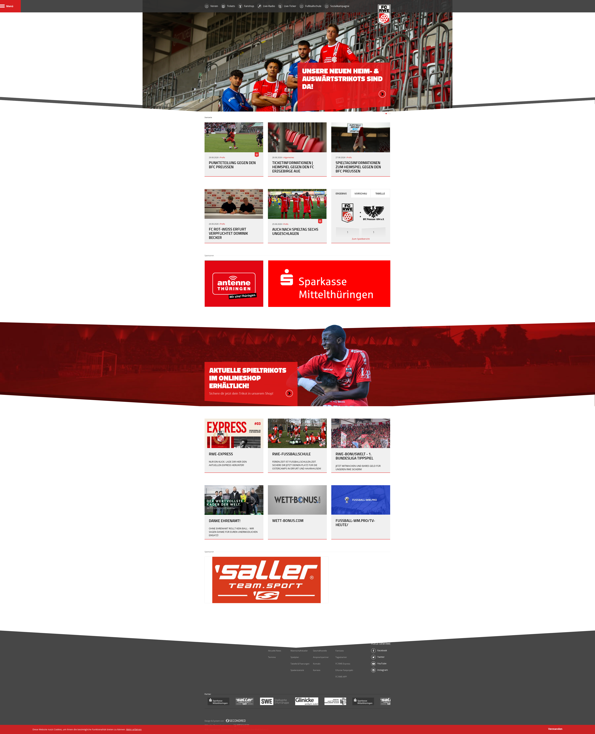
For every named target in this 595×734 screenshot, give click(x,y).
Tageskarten (341, 657)
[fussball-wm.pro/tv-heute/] (360, 500)
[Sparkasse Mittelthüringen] (335, 701)
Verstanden (555, 729)
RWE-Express (221, 454)
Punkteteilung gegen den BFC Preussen (232, 164)
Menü (9, 6)
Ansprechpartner (321, 657)
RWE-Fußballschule (291, 454)
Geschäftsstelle (320, 650)
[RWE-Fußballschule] (297, 433)
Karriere (316, 670)
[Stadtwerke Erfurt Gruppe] (246, 701)
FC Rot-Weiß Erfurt (384, 15)
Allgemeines (288, 157)
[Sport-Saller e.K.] (217, 701)
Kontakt (316, 663)
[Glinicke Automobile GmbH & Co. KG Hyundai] (278, 701)
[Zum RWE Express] (234, 433)
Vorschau (361, 193)
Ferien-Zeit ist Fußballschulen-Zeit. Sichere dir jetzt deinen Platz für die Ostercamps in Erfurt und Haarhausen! (296, 465)
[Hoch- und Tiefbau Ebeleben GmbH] (307, 701)
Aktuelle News (274, 650)
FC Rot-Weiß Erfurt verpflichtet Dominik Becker (228, 233)
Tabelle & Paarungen (300, 663)
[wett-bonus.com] (297, 500)
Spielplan (295, 657)
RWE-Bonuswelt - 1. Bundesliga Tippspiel (354, 456)
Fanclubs (339, 650)
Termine (272, 657)
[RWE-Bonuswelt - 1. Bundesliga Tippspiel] (360, 433)
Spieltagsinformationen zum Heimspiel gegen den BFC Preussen (358, 167)
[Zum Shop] (289, 393)
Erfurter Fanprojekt (344, 670)
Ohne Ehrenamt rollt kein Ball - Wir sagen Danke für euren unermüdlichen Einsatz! (233, 532)
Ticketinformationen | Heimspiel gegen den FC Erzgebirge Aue (293, 167)
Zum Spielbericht (361, 238)
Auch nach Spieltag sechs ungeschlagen (295, 231)
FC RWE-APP (341, 676)
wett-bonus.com (287, 520)
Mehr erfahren (134, 729)
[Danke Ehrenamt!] (234, 500)
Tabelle (380, 193)
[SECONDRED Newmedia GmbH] (235, 720)
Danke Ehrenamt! (224, 520)
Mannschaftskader (299, 650)
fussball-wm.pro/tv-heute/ (355, 522)
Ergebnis (341, 193)
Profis (222, 157)
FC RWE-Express (342, 663)
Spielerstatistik (297, 670)
